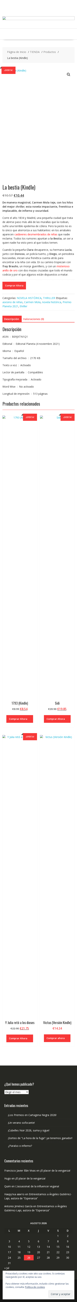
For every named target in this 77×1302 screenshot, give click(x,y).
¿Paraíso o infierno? (20, 1146)
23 (67, 1252)
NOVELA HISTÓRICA (29, 298)
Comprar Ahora (14, 285)
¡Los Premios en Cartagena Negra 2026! (32, 1115)
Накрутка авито (14, 1194)
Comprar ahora (56, 1038)
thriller (23, 306)
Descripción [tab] (11, 319)
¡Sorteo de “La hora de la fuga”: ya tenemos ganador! (40, 1138)
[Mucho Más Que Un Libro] (38, 19)
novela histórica (51, 302)
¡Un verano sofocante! (21, 1122)
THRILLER (49, 298)
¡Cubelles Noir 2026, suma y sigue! (28, 1130)
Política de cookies (35, 1287)
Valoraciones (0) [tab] (33, 319)
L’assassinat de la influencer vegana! (37, 1186)
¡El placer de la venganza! (55, 1170)
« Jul (6, 1268)
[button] (68, 74)
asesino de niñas (12, 302)
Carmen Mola (32, 302)
